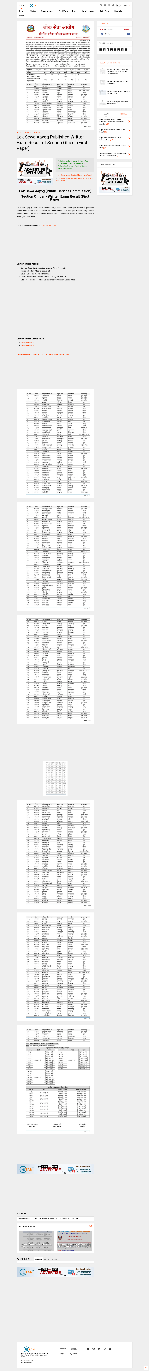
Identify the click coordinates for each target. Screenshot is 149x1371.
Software (22, 15)
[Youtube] (105, 5)
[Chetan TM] (33, 6)
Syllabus (33, 11)
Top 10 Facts (63, 11)
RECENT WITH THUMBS (109, 63)
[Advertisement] (55, 245)
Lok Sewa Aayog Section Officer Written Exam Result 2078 (71, 1245)
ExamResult (37, 132)
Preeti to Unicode (63, 1354)
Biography (118, 11)
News (74, 11)
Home (23, 11)
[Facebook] (101, 5)
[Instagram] (109, 5)
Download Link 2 (27, 346)
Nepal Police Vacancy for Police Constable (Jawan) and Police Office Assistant (117, 71)
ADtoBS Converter (73, 1348)
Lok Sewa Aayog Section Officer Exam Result (75, 175)
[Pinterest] (113, 5)
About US (63, 1348)
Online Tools (104, 11)
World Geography (88, 11)
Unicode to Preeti (73, 1354)
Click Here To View (49, 225)
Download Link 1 (27, 343)
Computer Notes (47, 11)
